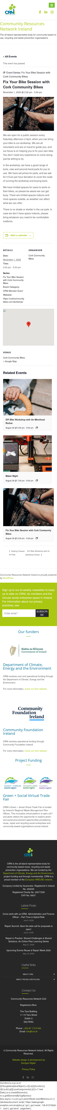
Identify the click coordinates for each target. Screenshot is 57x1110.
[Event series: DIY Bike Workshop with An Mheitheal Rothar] (37, 428)
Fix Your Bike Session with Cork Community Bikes (13, 280)
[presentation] (27, 397)
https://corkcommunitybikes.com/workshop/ (13, 300)
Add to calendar (18, 235)
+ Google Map (10, 361)
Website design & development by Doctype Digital (28, 1061)
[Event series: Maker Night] (37, 480)
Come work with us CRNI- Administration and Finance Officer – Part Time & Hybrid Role (28, 915)
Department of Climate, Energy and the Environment (28, 873)
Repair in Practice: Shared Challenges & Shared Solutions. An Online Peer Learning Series (28, 940)
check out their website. (36, 688)
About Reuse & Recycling (28, 979)
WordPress (8, 577)
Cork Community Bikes (14, 357)
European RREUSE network (38, 879)
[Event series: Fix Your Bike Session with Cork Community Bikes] (37, 538)
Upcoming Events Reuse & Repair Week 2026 (28, 950)
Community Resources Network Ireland (22, 26)
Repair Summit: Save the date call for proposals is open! (29, 927)
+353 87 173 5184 (32, 1028)
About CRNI (28, 974)
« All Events (10, 56)
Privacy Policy (28, 1069)
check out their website (36, 750)
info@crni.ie (32, 1031)
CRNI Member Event (13, 290)
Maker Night (12, 475)
